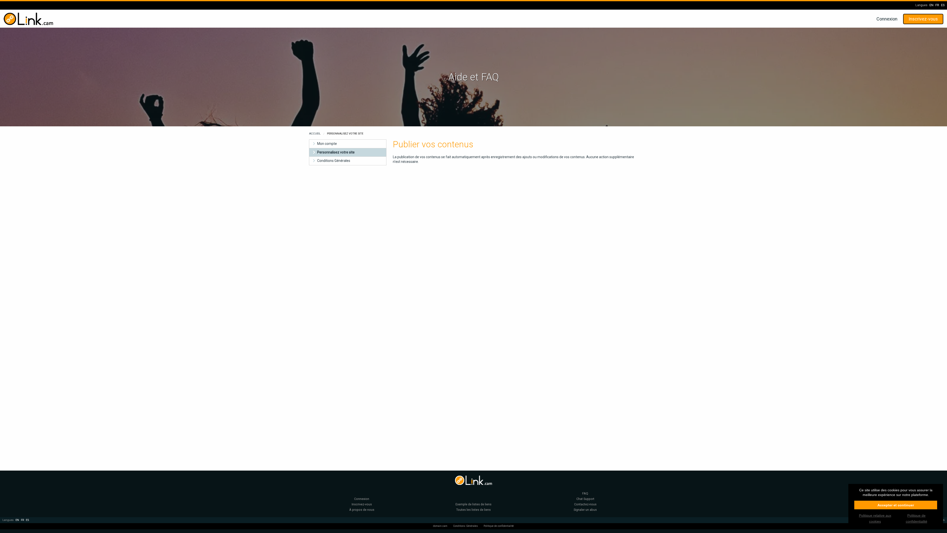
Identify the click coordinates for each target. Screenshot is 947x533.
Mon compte (327, 144)
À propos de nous (361, 510)
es (943, 5)
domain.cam (440, 526)
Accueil (315, 133)
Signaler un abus (585, 510)
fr (937, 5)
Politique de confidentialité (499, 526)
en (931, 5)
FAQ (585, 493)
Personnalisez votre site (336, 152)
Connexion (886, 18)
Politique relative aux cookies (875, 518)
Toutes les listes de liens (473, 510)
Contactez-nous (585, 504)
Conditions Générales (333, 161)
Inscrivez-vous (923, 18)
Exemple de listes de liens (473, 504)
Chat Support (585, 499)
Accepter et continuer (895, 505)
